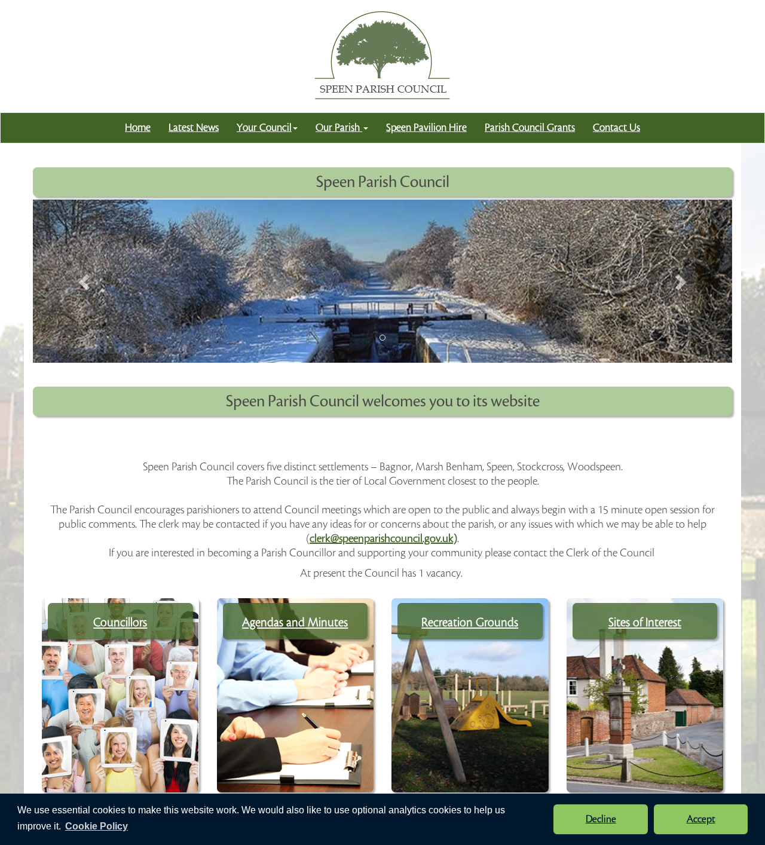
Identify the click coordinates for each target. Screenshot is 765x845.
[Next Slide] (680, 281)
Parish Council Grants (530, 127)
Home (138, 127)
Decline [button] (601, 819)
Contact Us (616, 127)
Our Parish (339, 127)
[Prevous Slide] (85, 281)
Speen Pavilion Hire (426, 127)
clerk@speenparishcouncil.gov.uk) (383, 538)
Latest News (194, 127)
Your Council (264, 127)
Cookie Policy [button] (96, 826)
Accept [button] (701, 819)
